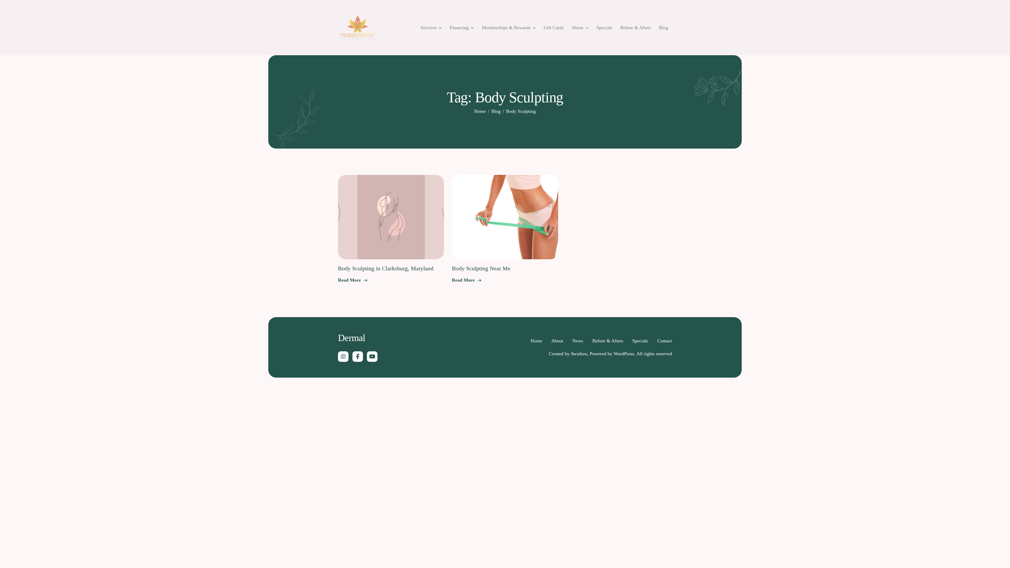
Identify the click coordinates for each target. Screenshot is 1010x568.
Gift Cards (554, 27)
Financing (459, 27)
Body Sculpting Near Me (481, 268)
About (577, 27)
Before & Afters (635, 27)
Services (429, 27)
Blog (663, 27)
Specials (604, 27)
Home (536, 340)
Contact (664, 340)
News (577, 340)
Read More (350, 280)
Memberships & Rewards (506, 27)
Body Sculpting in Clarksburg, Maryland (385, 268)
